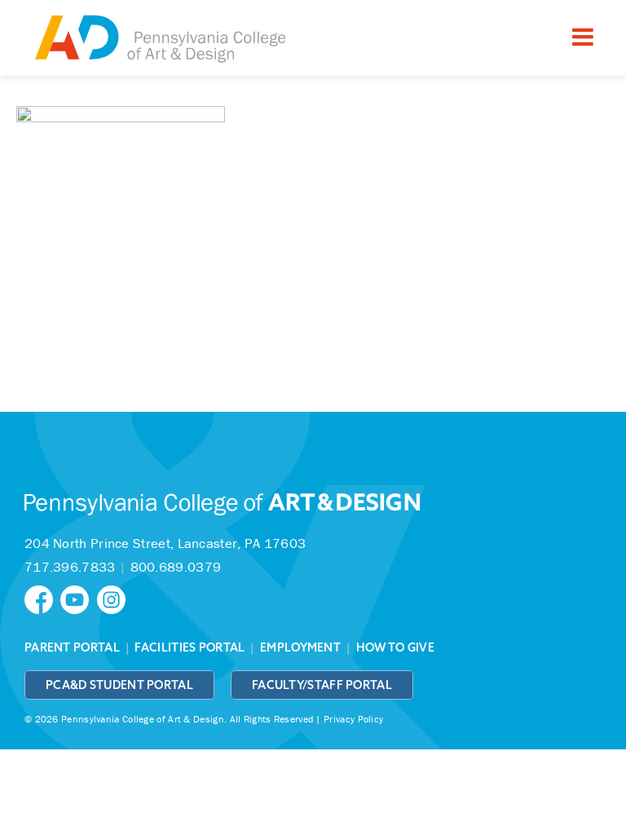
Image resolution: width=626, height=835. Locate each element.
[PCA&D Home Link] (159, 40)
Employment (300, 647)
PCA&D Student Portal (119, 685)
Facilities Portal (189, 647)
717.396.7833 (70, 567)
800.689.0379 (176, 567)
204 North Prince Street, (165, 543)
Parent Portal (72, 647)
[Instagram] (113, 598)
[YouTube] (78, 598)
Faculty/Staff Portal (322, 685)
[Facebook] (42, 598)
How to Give (395, 647)
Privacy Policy (353, 719)
